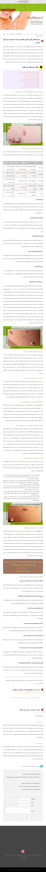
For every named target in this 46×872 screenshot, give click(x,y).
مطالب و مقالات (23, 5)
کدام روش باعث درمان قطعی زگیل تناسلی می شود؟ (28, 72)
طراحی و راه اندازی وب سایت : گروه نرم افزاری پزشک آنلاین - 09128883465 (23, 869)
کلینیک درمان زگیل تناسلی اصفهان (31, 85)
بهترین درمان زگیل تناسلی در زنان (31, 78)
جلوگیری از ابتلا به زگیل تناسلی (13, 670)
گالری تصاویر (38, 7)
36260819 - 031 (22, 568)
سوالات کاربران (8, 5)
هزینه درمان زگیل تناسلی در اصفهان (30, 83)
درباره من (23, 7)
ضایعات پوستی (26, 34)
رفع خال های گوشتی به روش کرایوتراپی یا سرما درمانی (29, 692)
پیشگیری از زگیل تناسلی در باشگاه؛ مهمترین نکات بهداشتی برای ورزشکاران (25, 697)
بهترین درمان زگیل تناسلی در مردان (30, 76)
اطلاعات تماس (23, 10)
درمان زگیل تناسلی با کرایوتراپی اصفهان (17, 289)
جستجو (38, 10)
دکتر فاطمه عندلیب (14, 562)
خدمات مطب (8, 7)
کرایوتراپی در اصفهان (39, 222)
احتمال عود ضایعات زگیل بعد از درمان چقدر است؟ (28, 81)
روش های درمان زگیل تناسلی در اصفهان (30, 74)
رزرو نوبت (8, 10)
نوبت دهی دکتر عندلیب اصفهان (22, 571)
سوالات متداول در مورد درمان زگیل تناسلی (29, 87)
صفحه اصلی (38, 5)
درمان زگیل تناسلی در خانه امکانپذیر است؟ (29, 79)
